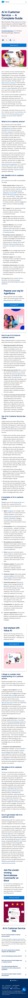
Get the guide (13, 305)
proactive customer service (13, 790)
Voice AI (9, 552)
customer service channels (11, 516)
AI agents (10, 132)
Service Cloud (7, 835)
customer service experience (9, 164)
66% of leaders (13, 695)
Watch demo (13, 45)
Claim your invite (13, 897)
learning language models (16, 722)
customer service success (8, 863)
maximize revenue (9, 232)
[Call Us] (24, 989)
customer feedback (9, 576)
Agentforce (7, 128)
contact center (18, 502)
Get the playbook (13, 644)
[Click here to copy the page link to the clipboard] (14, 40)
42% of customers (17, 373)
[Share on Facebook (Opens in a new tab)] (10, 40)
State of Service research (8, 82)
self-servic (16, 839)
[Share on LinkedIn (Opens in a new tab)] (3, 40)
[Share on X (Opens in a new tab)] (6, 40)
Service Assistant (14, 194)
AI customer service (16, 939)
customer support (18, 169)
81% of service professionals (13, 244)
